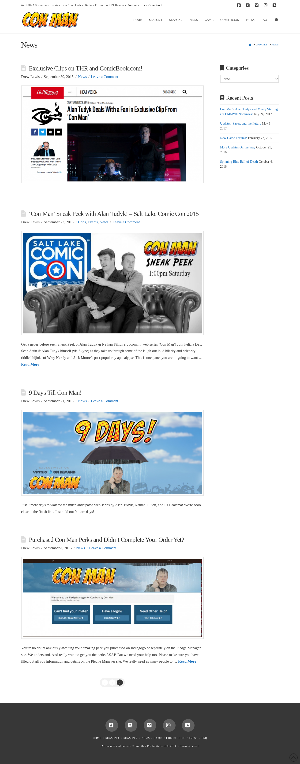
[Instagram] (266, 5)
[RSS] (275, 5)
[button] (295, 4)
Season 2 (131, 738)
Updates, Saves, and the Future (240, 123)
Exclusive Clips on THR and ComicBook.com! (85, 68)
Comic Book (175, 738)
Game (158, 738)
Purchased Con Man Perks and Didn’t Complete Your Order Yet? (106, 539)
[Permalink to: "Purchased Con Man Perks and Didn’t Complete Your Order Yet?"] (112, 598)
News (82, 77)
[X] (248, 5)
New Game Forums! (233, 138)
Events (93, 222)
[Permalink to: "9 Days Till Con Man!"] (112, 453)
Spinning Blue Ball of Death (239, 161)
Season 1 (112, 738)
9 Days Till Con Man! (55, 392)
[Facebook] (239, 5)
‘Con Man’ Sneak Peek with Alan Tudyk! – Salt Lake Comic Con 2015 (114, 213)
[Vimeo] (257, 5)
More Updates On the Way (237, 147)
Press (193, 738)
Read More (30, 364)
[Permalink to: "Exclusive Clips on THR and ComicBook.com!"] (112, 134)
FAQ (204, 738)
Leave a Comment (104, 77)
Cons (82, 222)
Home (97, 738)
